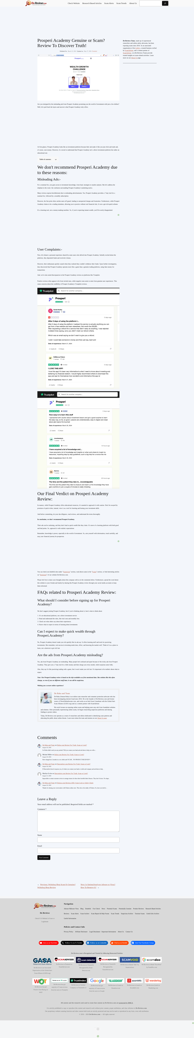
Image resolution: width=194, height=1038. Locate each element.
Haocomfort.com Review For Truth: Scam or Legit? (73, 764)
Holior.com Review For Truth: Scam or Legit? (72, 745)
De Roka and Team (48, 745)
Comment (41, 809)
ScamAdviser (129, 50)
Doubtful (94, 51)
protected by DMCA (126, 1003)
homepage (43, 575)
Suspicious (66, 572)
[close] (98, 1029)
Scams (94, 572)
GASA (137, 48)
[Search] (165, 3)
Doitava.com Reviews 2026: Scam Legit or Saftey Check (75, 783)
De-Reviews (45, 913)
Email (39, 846)
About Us (134, 58)
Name (39, 835)
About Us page (102, 718)
